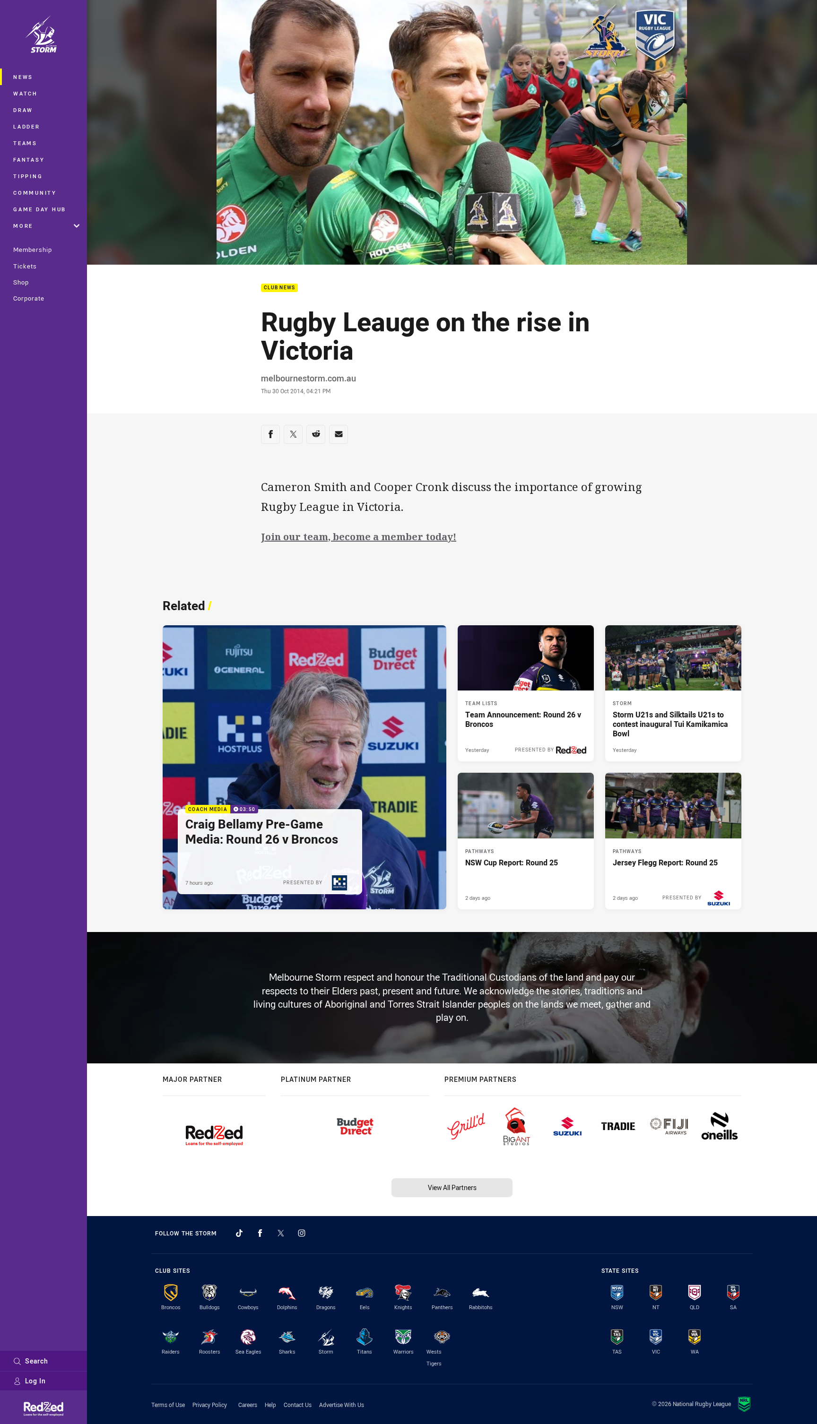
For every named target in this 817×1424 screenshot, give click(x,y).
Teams (25, 143)
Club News (279, 288)
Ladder (26, 126)
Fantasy (28, 159)
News (23, 76)
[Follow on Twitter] (281, 1233)
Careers (247, 1404)
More (23, 225)
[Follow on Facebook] (260, 1233)
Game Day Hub (39, 209)
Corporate (28, 298)
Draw (23, 109)
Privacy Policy (209, 1404)
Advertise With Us (341, 1404)
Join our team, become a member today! (358, 536)
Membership (32, 249)
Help (270, 1404)
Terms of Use (168, 1404)
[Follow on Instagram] (301, 1233)
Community (35, 192)
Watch (25, 93)
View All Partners (452, 1187)
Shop (21, 282)
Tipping (28, 176)
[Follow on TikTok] (239, 1233)
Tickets (25, 266)
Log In (35, 1380)
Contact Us (298, 1404)
